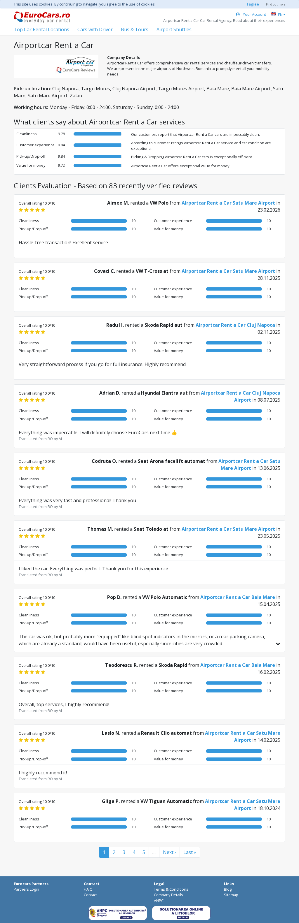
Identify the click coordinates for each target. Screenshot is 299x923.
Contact (90, 894)
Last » (189, 852)
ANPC (159, 900)
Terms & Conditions (171, 889)
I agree (253, 4)
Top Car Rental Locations (41, 29)
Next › (169, 852)
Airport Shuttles (174, 29)
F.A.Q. (88, 889)
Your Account (254, 14)
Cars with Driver (95, 29)
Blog (228, 889)
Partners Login (26, 889)
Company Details (168, 894)
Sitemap (231, 894)
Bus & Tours (134, 29)
